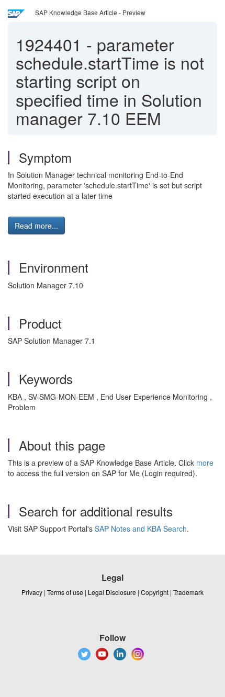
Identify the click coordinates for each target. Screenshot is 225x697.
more (204, 462)
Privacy (31, 592)
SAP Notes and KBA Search (141, 528)
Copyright (154, 592)
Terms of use (65, 592)
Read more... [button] (36, 225)
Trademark (188, 592)
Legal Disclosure (112, 592)
